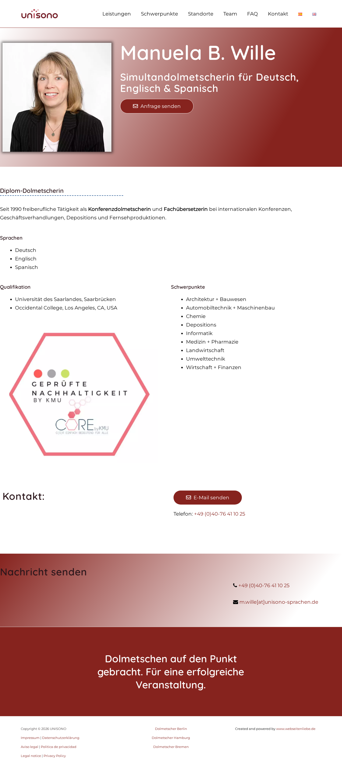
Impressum (30, 738)
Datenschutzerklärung (60, 738)
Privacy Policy (55, 756)
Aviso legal (29, 747)
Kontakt (278, 14)
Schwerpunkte (159, 14)
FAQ (252, 14)
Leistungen (116, 14)
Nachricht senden (43, 571)
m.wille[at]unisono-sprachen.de (278, 602)
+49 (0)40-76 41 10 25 (219, 514)
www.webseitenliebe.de (295, 729)
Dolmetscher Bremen (171, 747)
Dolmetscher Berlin (171, 729)
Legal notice (31, 756)
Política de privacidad (58, 747)
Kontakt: (24, 496)
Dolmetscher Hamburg (171, 738)
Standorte (200, 14)
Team (230, 14)
